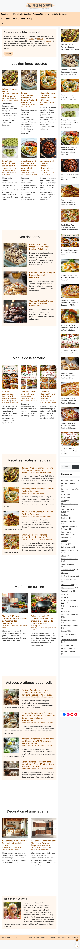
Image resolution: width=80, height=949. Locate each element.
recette (48, 41)
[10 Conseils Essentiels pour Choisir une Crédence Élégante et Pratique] (43, 828)
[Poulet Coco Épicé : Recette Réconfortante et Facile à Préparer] (70, 316)
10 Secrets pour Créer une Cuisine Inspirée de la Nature (14, 843)
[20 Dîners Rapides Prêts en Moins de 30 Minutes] (48, 377)
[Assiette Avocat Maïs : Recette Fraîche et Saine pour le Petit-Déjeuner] (29, 148)
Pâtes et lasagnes (67, 588)
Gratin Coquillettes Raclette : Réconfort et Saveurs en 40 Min (69, 302)
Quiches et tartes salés (69, 606)
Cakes (63, 501)
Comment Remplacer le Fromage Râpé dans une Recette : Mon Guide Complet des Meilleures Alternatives (38, 716)
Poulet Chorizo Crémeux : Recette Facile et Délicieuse (37, 513)
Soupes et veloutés (68, 634)
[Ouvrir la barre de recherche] (2, 23)
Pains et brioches (67, 585)
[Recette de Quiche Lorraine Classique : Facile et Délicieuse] (70, 389)
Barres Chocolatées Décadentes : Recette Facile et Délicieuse (29, 98)
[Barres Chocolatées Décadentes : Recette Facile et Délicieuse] (29, 80)
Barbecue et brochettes (70, 489)
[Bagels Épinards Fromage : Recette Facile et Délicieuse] (48, 80)
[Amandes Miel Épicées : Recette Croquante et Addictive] (48, 148)
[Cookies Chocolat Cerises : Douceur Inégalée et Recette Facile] (15, 311)
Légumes (64, 573)
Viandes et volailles (12, 100)
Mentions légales (61, 937)
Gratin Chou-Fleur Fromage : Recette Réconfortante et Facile (36, 536)
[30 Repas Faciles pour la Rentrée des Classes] (29, 377)
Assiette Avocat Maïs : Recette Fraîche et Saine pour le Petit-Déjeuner (28, 166)
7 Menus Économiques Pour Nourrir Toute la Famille (9, 395)
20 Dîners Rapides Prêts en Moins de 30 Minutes (48, 395)
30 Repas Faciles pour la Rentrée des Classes (29, 393)
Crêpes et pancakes (68, 521)
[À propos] (12, 910)
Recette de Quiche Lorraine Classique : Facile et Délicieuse (68, 400)
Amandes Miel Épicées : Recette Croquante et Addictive (47, 166)
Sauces (8, 174)
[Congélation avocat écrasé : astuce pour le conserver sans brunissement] (10, 148)
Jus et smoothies (67, 570)
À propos (30, 19)
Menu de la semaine (22, 14)
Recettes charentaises (69, 615)
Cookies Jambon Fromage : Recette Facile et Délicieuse (42, 275)
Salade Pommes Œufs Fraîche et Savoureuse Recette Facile (69, 277)
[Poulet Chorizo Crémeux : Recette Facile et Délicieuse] (11, 518)
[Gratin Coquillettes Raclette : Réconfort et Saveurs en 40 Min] (70, 291)
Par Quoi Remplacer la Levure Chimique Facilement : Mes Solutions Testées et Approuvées (36, 692)
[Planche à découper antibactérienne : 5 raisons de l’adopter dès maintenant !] (15, 603)
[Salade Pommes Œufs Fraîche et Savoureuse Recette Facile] (70, 266)
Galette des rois (67, 547)
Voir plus (8, 54)
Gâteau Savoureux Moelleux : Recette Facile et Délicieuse (68, 425)
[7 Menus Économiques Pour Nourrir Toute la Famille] (10, 377)
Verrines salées (66, 648)
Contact (30, 937)
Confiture (64, 515)
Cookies (27, 106)
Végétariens (65, 645)
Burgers (47, 104)
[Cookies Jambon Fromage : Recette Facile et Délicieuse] (15, 283)
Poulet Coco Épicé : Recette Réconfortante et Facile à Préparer (69, 327)
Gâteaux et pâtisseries (69, 550)
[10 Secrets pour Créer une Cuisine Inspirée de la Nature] (15, 828)
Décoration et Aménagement (13, 19)
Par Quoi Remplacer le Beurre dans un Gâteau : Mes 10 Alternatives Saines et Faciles (37, 741)
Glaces (63, 556)
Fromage (64, 544)
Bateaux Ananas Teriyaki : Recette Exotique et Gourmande (10, 92)
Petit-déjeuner (66, 591)
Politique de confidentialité (48, 937)
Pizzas (63, 594)
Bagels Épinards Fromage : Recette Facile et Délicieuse (48, 96)
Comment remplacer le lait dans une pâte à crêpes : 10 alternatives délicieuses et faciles (37, 764)
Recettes (5, 14)
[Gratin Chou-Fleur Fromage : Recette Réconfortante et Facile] (11, 541)
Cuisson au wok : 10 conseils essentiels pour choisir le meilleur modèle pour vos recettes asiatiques (43, 621)
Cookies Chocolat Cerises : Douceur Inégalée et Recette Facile (41, 303)
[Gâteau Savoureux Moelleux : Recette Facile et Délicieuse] (70, 414)
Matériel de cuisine (59, 14)
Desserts (64, 538)
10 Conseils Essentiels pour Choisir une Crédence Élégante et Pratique (43, 843)
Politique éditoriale (73, 937)
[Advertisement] (29, 217)
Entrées (64, 541)
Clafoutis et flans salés (69, 504)
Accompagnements (68, 480)
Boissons (64, 494)
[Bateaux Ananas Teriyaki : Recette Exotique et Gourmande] (10, 78)
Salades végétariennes (69, 626)
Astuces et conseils (41, 14)
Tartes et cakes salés (69, 640)
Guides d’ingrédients (47, 697)
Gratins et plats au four (46, 539)
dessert (40, 39)
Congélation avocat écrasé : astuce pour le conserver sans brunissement (9, 166)
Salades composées (31, 174)
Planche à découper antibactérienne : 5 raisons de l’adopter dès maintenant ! (14, 619)
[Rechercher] (75, 467)
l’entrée (31, 39)
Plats (63, 597)
